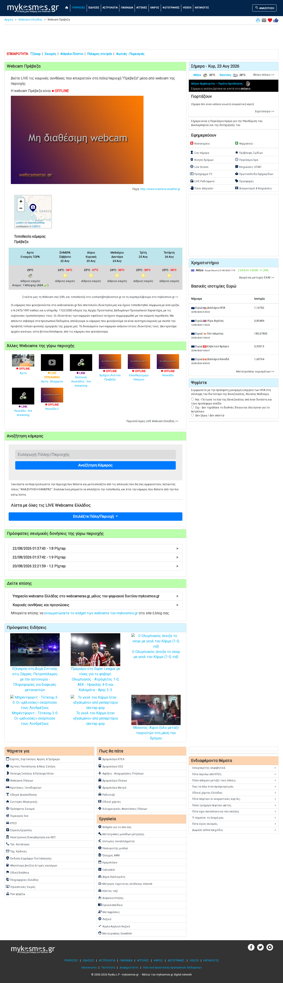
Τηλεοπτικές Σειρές (21, 887)
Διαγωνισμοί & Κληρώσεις (253, 188)
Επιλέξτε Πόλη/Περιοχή (94, 516)
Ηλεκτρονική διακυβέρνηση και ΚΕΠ (30, 837)
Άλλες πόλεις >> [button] (263, 74)
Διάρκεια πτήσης (111, 898)
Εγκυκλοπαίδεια (110, 905)
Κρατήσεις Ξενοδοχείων (23, 787)
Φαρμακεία (244, 143)
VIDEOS (187, 7)
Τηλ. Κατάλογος (18, 844)
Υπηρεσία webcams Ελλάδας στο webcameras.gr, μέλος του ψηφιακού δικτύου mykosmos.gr (95, 596)
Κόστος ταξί (108, 891)
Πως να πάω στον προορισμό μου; (234, 786)
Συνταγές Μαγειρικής (22, 801)
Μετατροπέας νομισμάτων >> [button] (255, 371)
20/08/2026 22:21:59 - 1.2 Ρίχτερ (95, 566)
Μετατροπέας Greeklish (115, 933)
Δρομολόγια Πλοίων (112, 780)
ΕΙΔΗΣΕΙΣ (93, 7)
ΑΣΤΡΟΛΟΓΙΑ (110, 7)
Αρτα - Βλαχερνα (52, 377)
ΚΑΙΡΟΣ (154, 7)
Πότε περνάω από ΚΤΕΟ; (234, 774)
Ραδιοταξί (106, 794)
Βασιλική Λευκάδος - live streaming (81, 379)
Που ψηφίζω (15, 894)
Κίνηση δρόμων (202, 160)
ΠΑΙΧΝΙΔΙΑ (127, 7)
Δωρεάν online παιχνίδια (234, 830)
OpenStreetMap (36, 222)
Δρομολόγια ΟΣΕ (110, 766)
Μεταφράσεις (109, 912)
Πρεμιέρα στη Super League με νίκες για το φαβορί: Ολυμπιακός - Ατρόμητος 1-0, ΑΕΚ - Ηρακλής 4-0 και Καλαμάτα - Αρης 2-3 (95, 679)
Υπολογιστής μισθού (113, 848)
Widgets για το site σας (115, 827)
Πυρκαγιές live (17, 816)
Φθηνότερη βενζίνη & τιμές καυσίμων (31, 865)
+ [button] (20, 201)
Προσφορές (244, 181)
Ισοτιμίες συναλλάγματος (116, 841)
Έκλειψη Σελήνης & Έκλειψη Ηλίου (30, 773)
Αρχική (8, 19)
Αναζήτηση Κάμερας (95, 465)
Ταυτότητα (108, 967)
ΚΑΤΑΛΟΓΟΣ (202, 7)
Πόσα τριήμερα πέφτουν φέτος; (234, 805)
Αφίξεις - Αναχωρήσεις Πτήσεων (121, 773)
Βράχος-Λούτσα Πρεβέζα (109, 375)
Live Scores (199, 167)
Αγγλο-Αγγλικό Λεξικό (114, 926)
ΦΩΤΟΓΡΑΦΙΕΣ (171, 7)
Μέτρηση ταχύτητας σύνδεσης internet (125, 883)
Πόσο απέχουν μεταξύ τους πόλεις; (234, 780)
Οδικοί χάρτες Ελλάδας (234, 792)
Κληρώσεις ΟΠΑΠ (248, 167)
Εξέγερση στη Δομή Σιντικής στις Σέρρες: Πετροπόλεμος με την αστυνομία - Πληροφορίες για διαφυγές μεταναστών (35, 679)
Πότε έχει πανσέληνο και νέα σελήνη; (234, 811)
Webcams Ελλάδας (30, 19)
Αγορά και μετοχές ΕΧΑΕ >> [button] (256, 277)
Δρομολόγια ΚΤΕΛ (111, 759)
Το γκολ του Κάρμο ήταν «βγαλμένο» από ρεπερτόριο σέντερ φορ (95, 718)
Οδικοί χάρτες (109, 801)
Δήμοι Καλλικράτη (111, 876)
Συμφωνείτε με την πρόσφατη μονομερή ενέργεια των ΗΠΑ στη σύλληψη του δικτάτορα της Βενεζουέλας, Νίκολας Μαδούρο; (231, 392)
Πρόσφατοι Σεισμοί (20, 808)
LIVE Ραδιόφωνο (202, 181)
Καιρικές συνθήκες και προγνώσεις (95, 605)
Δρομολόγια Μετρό (112, 787)
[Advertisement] (141, 38)
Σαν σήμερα (199, 152)
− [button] (20, 208)
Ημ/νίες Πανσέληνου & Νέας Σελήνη (30, 766)
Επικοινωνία (89, 967)
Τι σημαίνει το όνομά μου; (234, 817)
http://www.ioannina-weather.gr (160, 189)
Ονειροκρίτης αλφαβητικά (234, 767)
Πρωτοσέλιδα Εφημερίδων (254, 174)
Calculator (106, 869)
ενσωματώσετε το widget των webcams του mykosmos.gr (91, 613)
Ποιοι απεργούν (201, 188)
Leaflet (19, 222)
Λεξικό (104, 919)
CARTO (36, 226)
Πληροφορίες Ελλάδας (22, 880)
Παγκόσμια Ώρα (246, 160)
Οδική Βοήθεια (17, 872)
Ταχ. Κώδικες (16, 851)
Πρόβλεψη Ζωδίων (249, 152)
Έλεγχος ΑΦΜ (109, 855)
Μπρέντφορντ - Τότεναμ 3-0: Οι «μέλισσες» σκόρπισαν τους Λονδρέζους (35, 718)
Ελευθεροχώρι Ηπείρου (139, 375)
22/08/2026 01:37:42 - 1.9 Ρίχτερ (95, 557)
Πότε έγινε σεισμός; (234, 823)
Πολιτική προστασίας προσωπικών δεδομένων (172, 967)
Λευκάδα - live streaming (23, 411)
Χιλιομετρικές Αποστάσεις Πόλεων (122, 808)
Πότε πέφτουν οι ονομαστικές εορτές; (234, 799)
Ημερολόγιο (107, 862)
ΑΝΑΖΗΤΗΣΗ (264, 8)
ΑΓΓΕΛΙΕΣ (141, 7)
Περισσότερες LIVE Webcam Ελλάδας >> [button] (152, 421)
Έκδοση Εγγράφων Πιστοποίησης (29, 858)
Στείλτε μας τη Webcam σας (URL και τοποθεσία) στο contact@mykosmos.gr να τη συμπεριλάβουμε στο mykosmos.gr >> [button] (100, 297)
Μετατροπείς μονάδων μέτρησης (121, 834)
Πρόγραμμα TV (201, 174)
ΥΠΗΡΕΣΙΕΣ (78, 7)
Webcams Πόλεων (19, 780)
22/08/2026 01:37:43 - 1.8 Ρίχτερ (95, 548)
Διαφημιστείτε (129, 967)
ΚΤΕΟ (11, 823)
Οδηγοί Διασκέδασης (21, 794)
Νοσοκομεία (200, 143)
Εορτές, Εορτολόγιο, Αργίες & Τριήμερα (33, 759)
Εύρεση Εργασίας (19, 830)
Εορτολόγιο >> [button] (264, 111)
